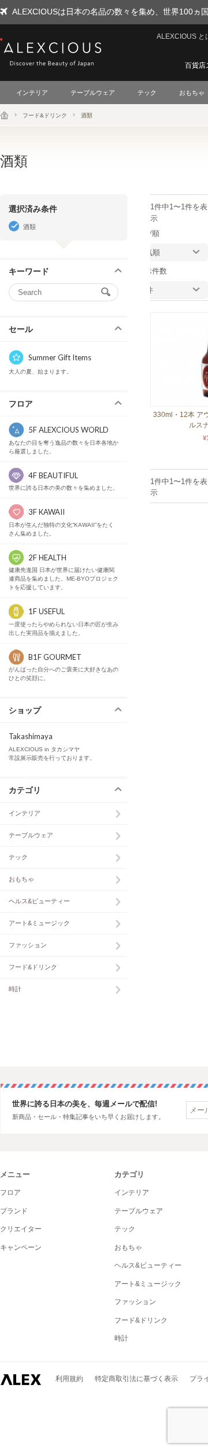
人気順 (149, 252)
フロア (10, 1192)
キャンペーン (21, 1247)
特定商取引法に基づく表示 (136, 1379)
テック (147, 92)
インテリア (32, 92)
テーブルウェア (92, 92)
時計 (15, 988)
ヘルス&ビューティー (39, 901)
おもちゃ (21, 879)
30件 (145, 290)
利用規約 (69, 1379)
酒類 (29, 226)
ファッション (28, 945)
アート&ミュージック (39, 923)
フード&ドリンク (45, 115)
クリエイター (21, 1229)
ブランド (14, 1211)
